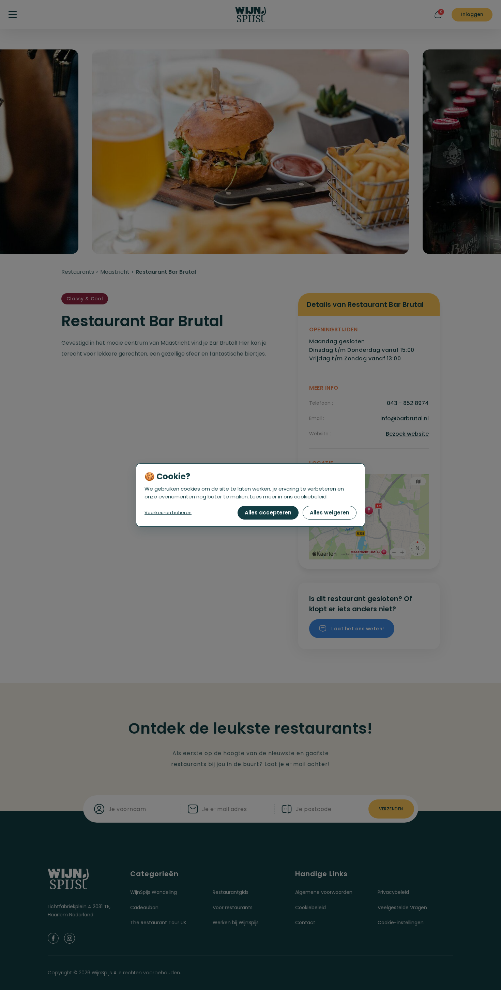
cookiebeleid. (311, 496)
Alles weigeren (329, 512)
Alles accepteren (268, 512)
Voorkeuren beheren (168, 512)
